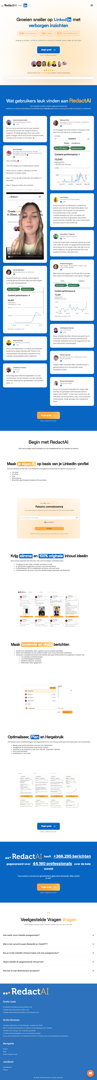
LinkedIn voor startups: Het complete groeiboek (19, 1031)
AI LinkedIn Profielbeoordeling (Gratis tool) (17, 1007)
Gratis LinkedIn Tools (10, 1054)
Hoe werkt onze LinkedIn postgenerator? (48, 935)
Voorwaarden (7, 1067)
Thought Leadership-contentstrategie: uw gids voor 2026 (22, 1025)
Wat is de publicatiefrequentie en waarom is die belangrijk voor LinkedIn (27, 1028)
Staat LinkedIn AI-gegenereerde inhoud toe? (48, 961)
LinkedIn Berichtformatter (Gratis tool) (16, 1010)
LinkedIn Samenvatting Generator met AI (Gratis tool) (21, 1012)
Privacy (5, 1070)
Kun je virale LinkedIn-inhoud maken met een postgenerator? (48, 953)
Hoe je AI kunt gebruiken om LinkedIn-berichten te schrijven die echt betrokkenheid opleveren (35, 1036)
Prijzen (5, 1049)
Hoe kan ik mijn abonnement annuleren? (48, 970)
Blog (4, 1051)
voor (20, 5)
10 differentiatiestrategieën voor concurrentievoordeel (21, 1033)
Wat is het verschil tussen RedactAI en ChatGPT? (48, 944)
